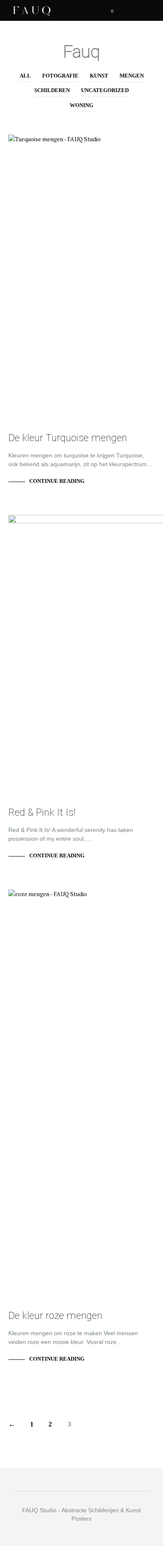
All (25, 75)
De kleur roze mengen (55, 1315)
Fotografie (60, 75)
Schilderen (52, 90)
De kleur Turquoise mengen (67, 438)
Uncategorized (105, 90)
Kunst (99, 75)
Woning (81, 105)
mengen (132, 75)
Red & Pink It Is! (42, 812)
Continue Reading (56, 481)
